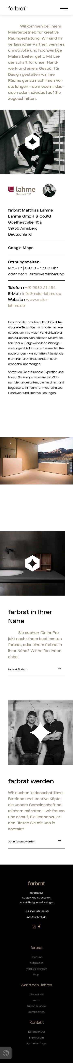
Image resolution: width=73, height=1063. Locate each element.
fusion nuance (36, 1006)
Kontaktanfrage (36, 1043)
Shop (36, 974)
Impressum (36, 1037)
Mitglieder (36, 963)
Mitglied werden (36, 968)
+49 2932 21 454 (40, 287)
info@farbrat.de (36, 917)
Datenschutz (36, 1031)
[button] (50, 8)
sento (36, 1000)
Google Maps (20, 247)
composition (36, 1012)
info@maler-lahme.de (41, 293)
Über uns (36, 957)
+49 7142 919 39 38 (36, 911)
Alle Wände (36, 994)
